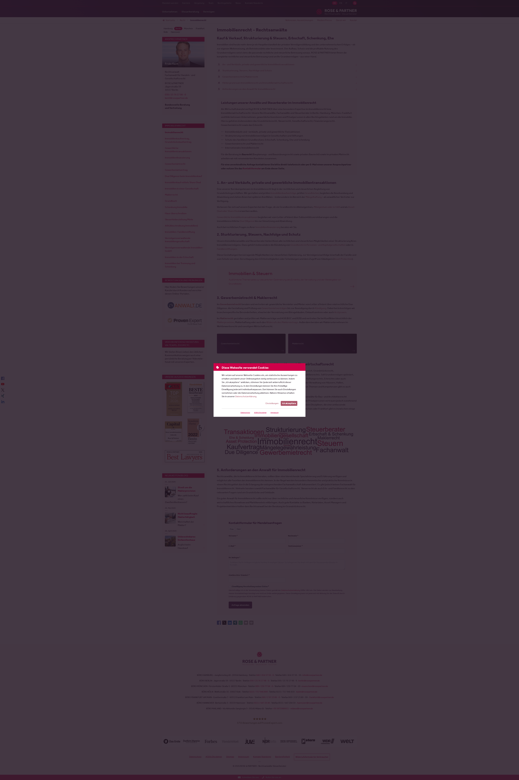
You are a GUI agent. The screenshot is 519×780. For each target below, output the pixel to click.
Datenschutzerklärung (245, 396)
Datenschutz (245, 413)
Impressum (275, 413)
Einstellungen (272, 403)
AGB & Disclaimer (260, 413)
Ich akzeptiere (289, 403)
